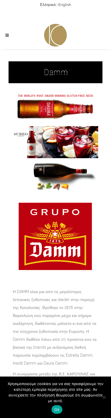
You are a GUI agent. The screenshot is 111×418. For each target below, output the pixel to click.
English (64, 5)
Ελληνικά (48, 5)
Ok (56, 409)
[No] (104, 397)
